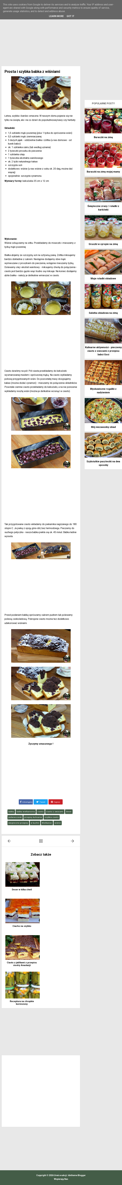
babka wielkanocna (26, 812)
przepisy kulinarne (33, 817)
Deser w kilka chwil (22, 889)
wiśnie (58, 823)
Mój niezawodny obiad (103, 427)
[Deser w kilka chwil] (22, 874)
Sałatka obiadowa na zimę (103, 313)
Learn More (56, 16)
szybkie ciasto (52, 817)
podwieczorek (15, 817)
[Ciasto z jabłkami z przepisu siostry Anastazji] (22, 947)
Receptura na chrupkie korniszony (22, 1002)
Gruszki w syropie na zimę (103, 244)
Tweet (42, 802)
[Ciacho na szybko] (22, 911)
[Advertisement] (61, 41)
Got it (70, 16)
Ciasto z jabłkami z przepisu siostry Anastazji (22, 964)
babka (11, 812)
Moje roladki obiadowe (103, 278)
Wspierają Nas (61, 1179)
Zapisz (56, 802)
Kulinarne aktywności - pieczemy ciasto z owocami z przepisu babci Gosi (103, 351)
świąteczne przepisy (18, 823)
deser (69, 812)
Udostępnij (27, 802)
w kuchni (35, 823)
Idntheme (73, 1175)
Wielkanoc (47, 823)
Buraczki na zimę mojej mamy (103, 171)
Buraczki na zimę (103, 137)
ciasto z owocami (54, 812)
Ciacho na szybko (21, 926)
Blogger (82, 1175)
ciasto (40, 812)
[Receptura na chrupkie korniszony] (22, 985)
